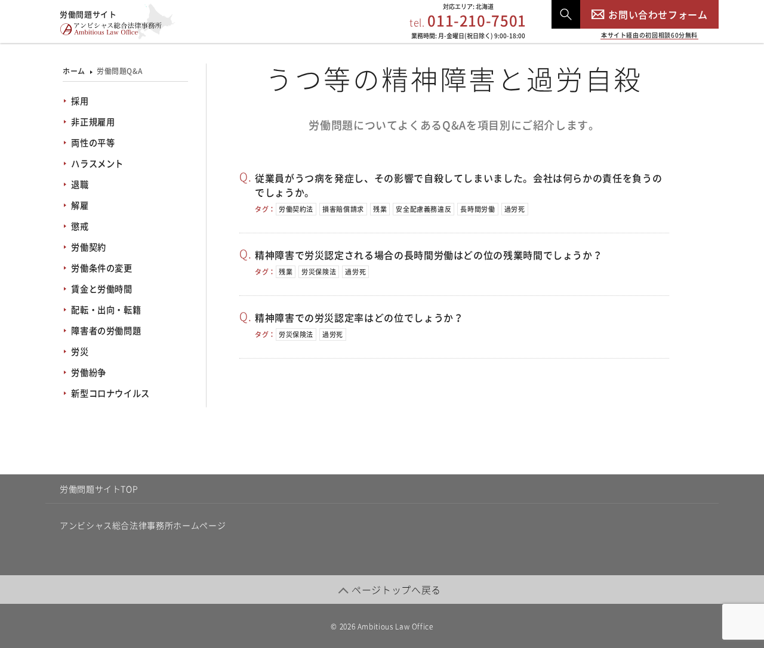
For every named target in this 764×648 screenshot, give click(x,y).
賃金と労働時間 (101, 288)
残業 (380, 209)
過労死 (514, 209)
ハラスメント (97, 163)
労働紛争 (88, 372)
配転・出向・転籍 (106, 309)
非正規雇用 (93, 121)
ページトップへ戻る (396, 589)
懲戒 (79, 226)
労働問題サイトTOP (99, 489)
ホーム (74, 71)
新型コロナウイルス (110, 393)
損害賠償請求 (343, 209)
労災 (79, 351)
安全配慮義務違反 (423, 209)
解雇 (79, 205)
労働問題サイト (88, 14)
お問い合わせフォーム (657, 14)
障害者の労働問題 (106, 330)
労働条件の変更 (101, 267)
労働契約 (88, 247)
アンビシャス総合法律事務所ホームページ (143, 525)
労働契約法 (296, 209)
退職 (79, 184)
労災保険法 (318, 272)
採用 (79, 100)
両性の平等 (93, 142)
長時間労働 (477, 209)
